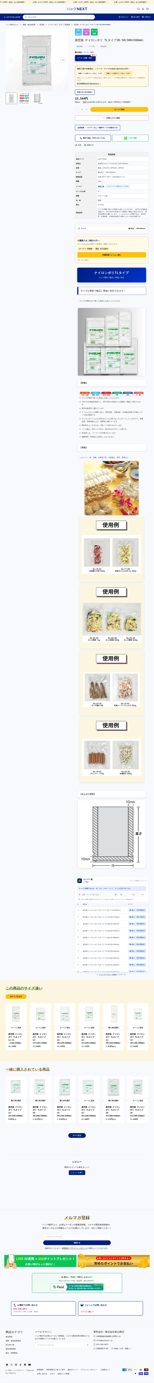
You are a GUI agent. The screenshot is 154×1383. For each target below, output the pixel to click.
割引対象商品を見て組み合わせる (89, 83)
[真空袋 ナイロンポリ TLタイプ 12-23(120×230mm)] (89, 1013)
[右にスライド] (63, 60)
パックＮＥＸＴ (19, 1370)
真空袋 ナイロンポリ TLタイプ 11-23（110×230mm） (102, 910)
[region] (111, 937)
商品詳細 (80, 46)
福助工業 (101, 186)
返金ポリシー (73, 1370)
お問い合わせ (42, 1374)
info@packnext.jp (104, 1340)
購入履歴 (136, 17)
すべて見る (77, 1135)
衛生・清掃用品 (11, 1353)
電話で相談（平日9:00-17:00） (94, 138)
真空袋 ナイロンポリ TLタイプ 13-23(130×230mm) (101, 958)
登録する (77, 1243)
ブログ (52, 1374)
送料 (84, 102)
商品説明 (103, 46)
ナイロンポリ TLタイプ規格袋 (59, 25)
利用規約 (65, 1248)
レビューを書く (77, 1172)
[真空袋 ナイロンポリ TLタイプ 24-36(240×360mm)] (64, 1086)
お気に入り (125, 17)
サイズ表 (91, 46)
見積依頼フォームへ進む (111, 255)
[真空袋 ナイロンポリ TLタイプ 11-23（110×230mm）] (16, 1013)
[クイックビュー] (23, 1008)
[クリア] (115, 894)
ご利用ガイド (105, 1370)
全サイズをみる (16, 996)
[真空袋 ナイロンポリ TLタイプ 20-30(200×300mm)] (40, 1086)
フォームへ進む (86, 1312)
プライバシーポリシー (78, 1248)
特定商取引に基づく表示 (55, 1370)
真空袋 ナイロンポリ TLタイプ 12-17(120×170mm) (101, 917)
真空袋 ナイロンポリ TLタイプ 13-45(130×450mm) (101, 972)
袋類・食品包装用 (29, 25)
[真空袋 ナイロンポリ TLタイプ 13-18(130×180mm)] (137, 1013)
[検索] (138, 9)
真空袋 (41, 25)
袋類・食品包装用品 (13, 1341)
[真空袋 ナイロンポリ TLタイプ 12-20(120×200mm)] (64, 1013)
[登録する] (88, 1345)
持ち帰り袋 (10, 1345)
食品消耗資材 (11, 1349)
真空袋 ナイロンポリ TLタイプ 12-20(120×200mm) (101, 924)
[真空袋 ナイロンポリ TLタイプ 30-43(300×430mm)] (113, 1086)
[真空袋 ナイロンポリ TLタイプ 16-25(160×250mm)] (137, 1086)
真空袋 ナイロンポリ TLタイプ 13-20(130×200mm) (101, 951)
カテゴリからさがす (13, 17)
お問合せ (147, 17)
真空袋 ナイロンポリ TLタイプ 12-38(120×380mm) (101, 937)
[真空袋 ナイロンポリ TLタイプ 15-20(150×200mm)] (16, 1086)
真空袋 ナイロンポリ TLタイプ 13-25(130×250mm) (101, 965)
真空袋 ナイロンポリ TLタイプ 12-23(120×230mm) (101, 931)
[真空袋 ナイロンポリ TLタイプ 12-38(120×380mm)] (113, 1013)
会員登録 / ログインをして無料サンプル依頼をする (97, 128)
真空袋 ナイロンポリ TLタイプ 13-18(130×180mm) (101, 944)
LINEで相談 (132, 138)
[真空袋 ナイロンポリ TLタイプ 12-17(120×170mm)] (40, 1013)
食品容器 (9, 1337)
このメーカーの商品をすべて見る (118, 186)
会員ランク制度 (63, 1374)
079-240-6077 (20, 1309)
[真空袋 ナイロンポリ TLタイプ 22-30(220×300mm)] (89, 1086)
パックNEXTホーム (12, 25)
